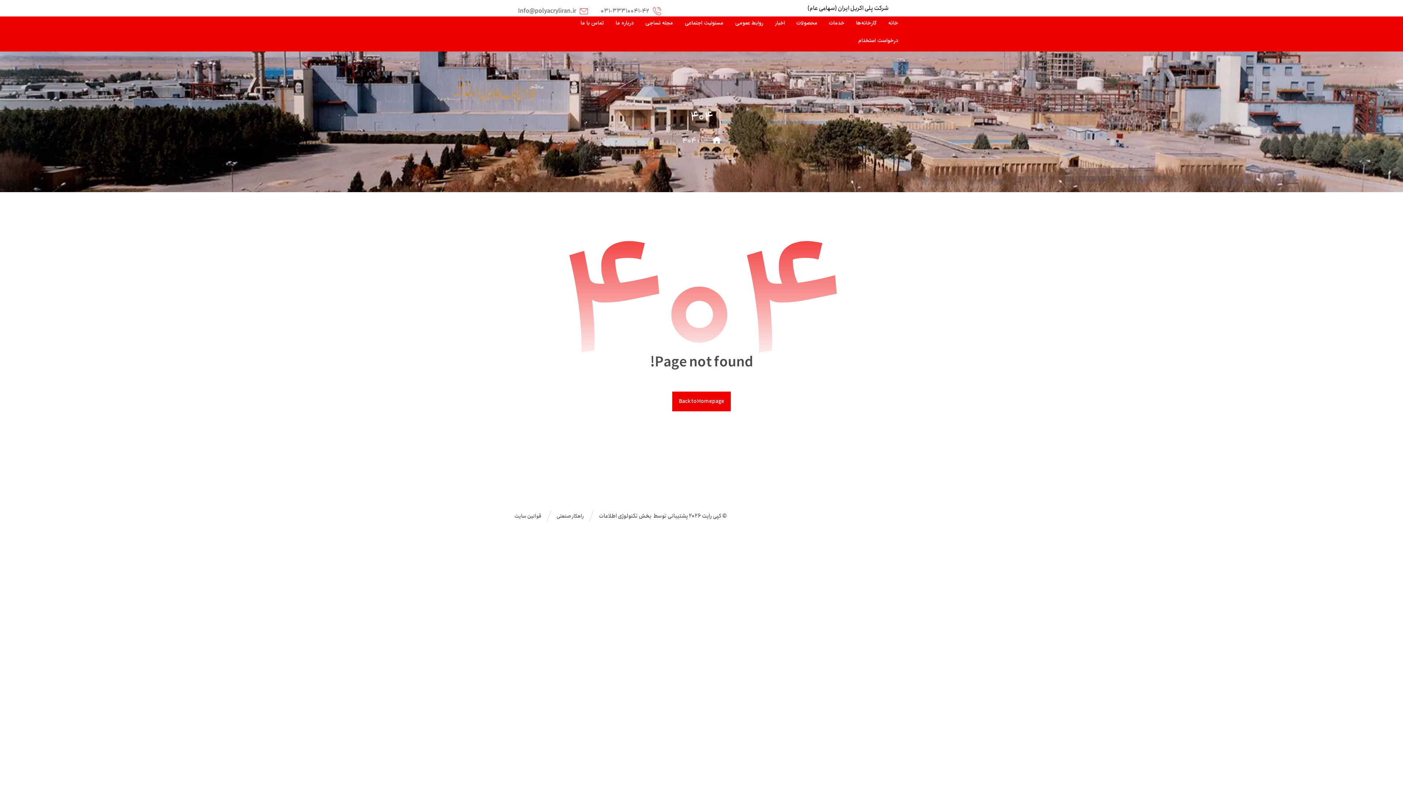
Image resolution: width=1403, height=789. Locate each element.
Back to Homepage (701, 401)
